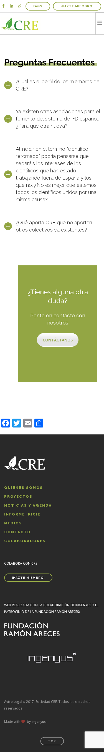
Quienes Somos (23, 488)
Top (52, 741)
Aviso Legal (13, 701)
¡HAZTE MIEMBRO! (77, 6)
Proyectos (18, 496)
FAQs (37, 6)
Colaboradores (25, 541)
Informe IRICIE (22, 514)
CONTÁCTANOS (58, 340)
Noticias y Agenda (28, 505)
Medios (13, 523)
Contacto (17, 532)
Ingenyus (39, 721)
